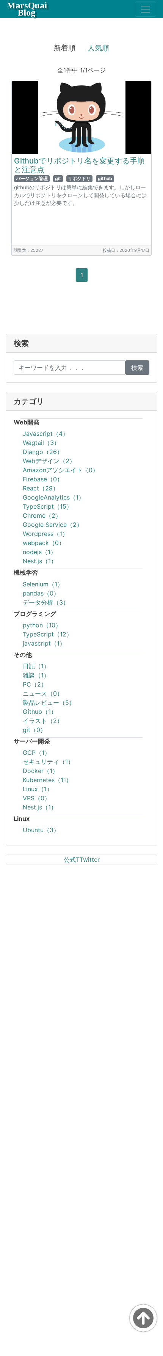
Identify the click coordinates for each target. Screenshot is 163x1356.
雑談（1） (36, 675)
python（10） (42, 625)
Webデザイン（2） (49, 461)
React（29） (41, 488)
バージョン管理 (32, 178)
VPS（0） (36, 798)
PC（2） (35, 684)
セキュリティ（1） (48, 761)
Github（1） (40, 711)
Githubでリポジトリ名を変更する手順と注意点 (79, 165)
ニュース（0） (43, 693)
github (105, 178)
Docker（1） (40, 771)
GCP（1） (36, 752)
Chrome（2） (42, 515)
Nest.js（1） (40, 561)
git (58, 178)
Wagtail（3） (41, 442)
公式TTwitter (82, 859)
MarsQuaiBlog (27, 8)
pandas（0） (41, 593)
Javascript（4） (46, 433)
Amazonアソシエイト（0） (61, 470)
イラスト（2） (43, 720)
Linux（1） (38, 789)
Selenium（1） (43, 584)
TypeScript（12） (47, 634)
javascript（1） (44, 643)
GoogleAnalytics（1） (54, 497)
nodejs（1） (39, 552)
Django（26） (43, 452)
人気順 (98, 47)
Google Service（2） (53, 524)
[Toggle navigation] (145, 9)
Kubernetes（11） (47, 780)
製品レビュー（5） (49, 702)
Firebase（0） (43, 479)
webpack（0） (44, 543)
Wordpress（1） (45, 533)
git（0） (34, 730)
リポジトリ (79, 178)
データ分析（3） (46, 602)
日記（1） (36, 666)
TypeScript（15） (47, 506)
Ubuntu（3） (41, 830)
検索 (137, 367)
